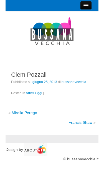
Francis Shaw (80, 122)
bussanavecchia (74, 82)
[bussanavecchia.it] (52, 31)
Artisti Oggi (34, 93)
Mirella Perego (24, 112)
